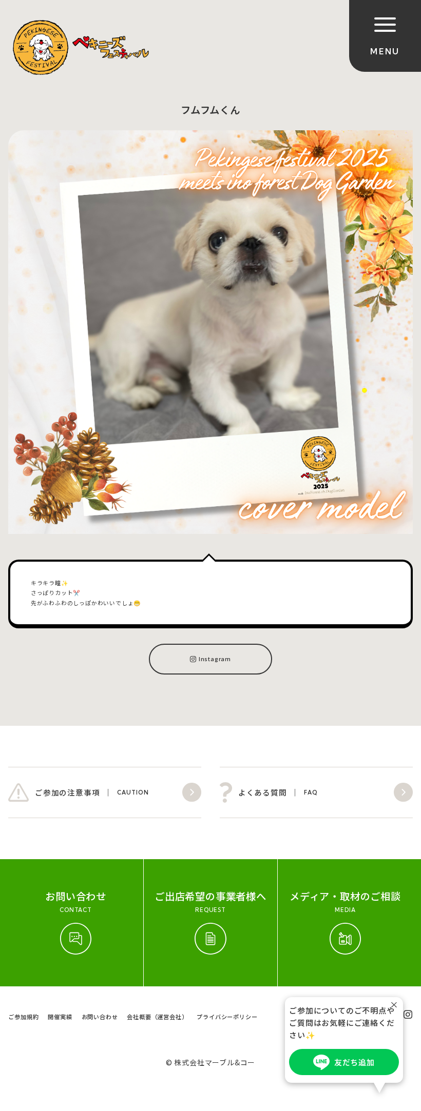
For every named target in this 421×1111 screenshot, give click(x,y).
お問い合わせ (100, 1017)
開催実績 (60, 1017)
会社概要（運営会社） (157, 1017)
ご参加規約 (23, 1017)
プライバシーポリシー (227, 1017)
